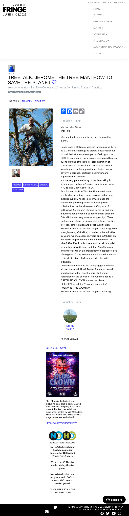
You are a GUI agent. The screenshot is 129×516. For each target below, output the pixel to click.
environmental (30, 185)
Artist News (94, 2)
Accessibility (103, 507)
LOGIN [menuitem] (97, 53)
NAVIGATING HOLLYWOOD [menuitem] (108, 47)
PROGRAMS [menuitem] (100, 41)
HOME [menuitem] (96, 9)
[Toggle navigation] (89, 32)
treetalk (17, 185)
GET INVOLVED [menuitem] (102, 21)
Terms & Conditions (80, 507)
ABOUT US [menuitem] (99, 34)
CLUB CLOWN (56, 348)
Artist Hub (107, 2)
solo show (18, 190)
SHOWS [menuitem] (97, 15)
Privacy (119, 507)
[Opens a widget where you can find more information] (114, 500)
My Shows (119, 2)
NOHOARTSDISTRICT (61, 423)
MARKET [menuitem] (98, 28)
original (44, 185)
